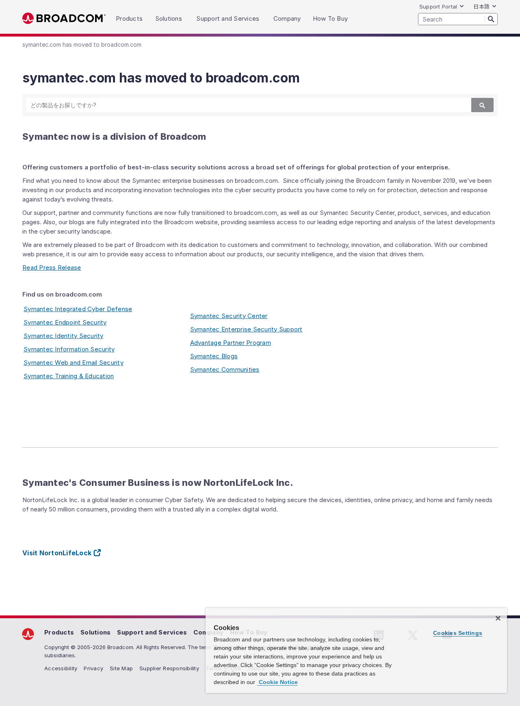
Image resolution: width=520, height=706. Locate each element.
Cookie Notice (277, 682)
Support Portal (438, 6)
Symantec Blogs (214, 356)
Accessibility (60, 668)
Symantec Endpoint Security (65, 322)
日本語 (481, 6)
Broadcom (64, 18)
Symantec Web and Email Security (74, 362)
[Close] (498, 618)
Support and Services (152, 632)
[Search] (491, 18)
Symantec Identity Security (64, 336)
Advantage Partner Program (230, 343)
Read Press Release (51, 267)
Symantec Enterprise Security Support (246, 329)
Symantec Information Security (69, 349)
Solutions (95, 632)
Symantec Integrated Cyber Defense (78, 309)
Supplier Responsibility (169, 668)
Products (59, 632)
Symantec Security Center (229, 316)
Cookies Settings (457, 633)
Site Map (121, 668)
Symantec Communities (225, 369)
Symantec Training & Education (69, 376)
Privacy (93, 668)
